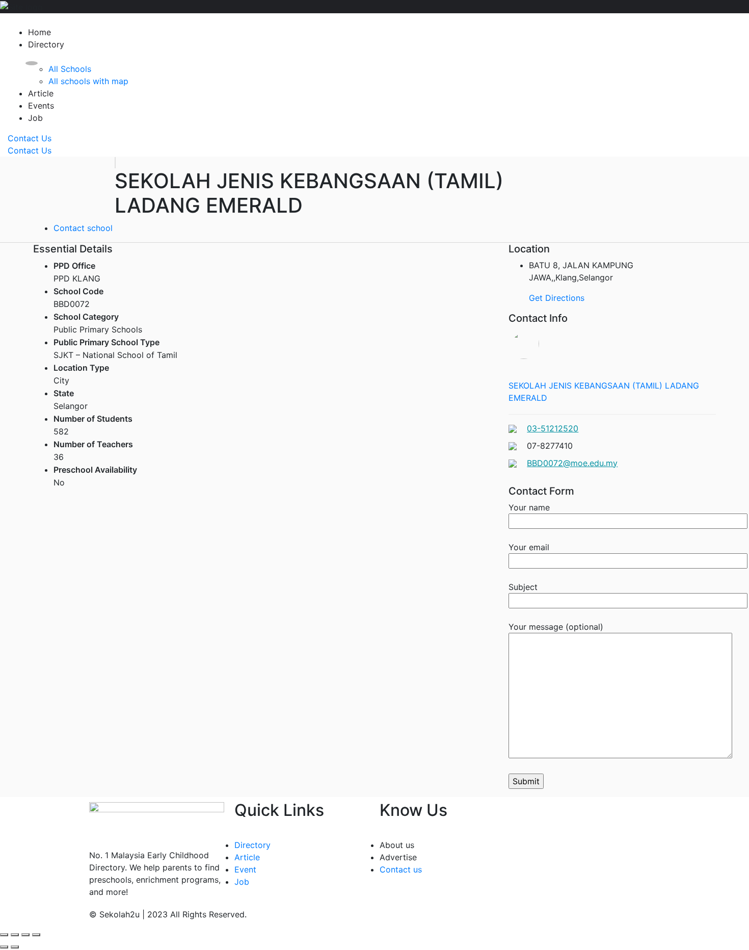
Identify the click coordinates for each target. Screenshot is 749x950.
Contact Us (29, 138)
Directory (46, 44)
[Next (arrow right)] (15, 946)
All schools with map (88, 81)
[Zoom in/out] (36, 934)
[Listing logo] (115, 162)
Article (41, 93)
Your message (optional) (556, 627)
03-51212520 (552, 428)
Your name (529, 507)
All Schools (69, 69)
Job (35, 118)
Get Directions (556, 298)
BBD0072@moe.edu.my (572, 463)
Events (41, 105)
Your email (529, 547)
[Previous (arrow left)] (4, 946)
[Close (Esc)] (4, 934)
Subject (523, 587)
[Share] (15, 934)
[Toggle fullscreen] (25, 934)
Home (39, 32)
